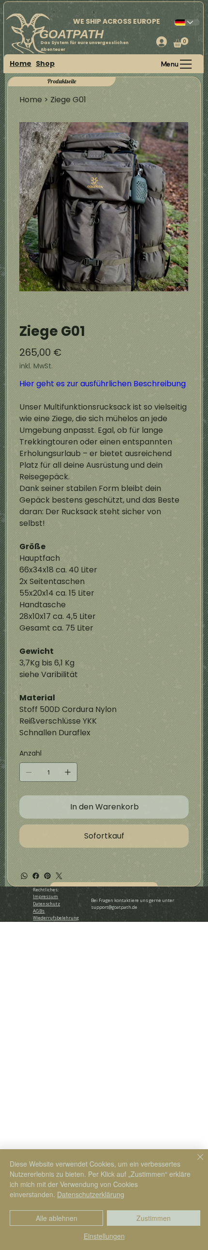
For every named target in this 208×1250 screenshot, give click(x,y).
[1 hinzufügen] (67, 772)
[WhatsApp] (24, 876)
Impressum (45, 896)
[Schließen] (194, 1162)
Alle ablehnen (56, 1218)
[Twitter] (59, 876)
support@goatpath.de (114, 907)
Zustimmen (153, 1218)
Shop (45, 63)
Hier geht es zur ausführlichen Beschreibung (102, 383)
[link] (181, 42)
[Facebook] (36, 876)
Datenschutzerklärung (90, 1194)
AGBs (39, 911)
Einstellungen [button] (104, 1236)
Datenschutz (46, 904)
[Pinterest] (47, 876)
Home (20, 63)
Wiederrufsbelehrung (56, 918)
